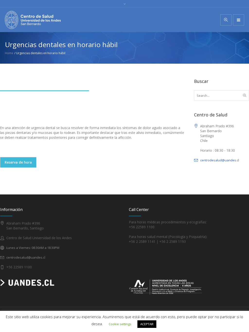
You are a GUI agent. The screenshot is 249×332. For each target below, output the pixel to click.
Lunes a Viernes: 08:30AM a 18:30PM (32, 247)
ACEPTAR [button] (146, 324)
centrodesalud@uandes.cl (219, 160)
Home (9, 53)
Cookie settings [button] (120, 324)
